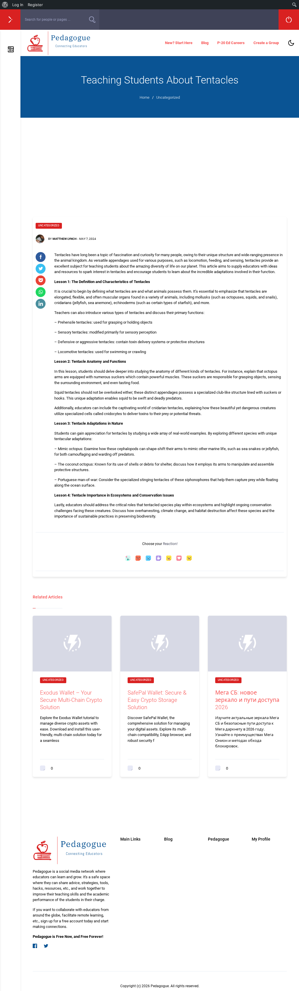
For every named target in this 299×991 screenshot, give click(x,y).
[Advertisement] (159, 161)
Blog (204, 43)
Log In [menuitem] (17, 4)
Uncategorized (48, 225)
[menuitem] (5, 4)
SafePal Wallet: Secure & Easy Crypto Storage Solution (157, 700)
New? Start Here (178, 43)
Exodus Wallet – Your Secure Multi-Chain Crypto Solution (71, 700)
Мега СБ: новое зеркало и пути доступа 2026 (247, 700)
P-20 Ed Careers (231, 43)
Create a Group (266, 43)
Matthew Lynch (65, 238)
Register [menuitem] (35, 4)
